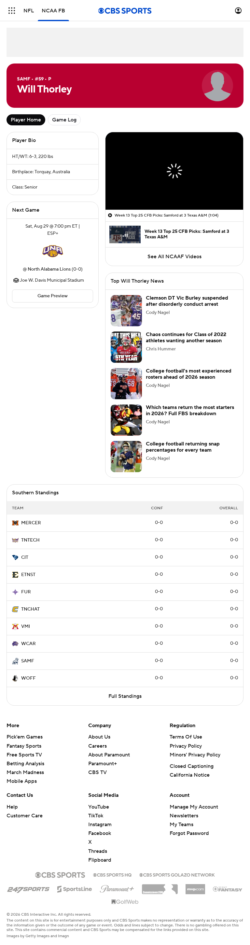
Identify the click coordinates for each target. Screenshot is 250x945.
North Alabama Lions (49, 269)
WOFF (28, 678)
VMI (25, 626)
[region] (174, 171)
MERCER (31, 523)
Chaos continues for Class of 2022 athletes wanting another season (186, 337)
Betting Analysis (25, 763)
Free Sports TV (24, 755)
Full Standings (125, 696)
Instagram (100, 824)
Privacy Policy (186, 746)
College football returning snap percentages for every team (183, 447)
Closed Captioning (192, 766)
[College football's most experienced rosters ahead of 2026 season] (126, 383)
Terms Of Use (186, 737)
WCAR (28, 644)
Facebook (99, 833)
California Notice (190, 775)
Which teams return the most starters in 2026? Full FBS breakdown (190, 410)
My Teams (181, 824)
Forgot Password (189, 833)
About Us (99, 737)
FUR (26, 592)
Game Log (64, 120)
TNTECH (30, 540)
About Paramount (109, 755)
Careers (97, 746)
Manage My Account (194, 807)
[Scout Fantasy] (228, 888)
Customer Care (25, 815)
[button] (12, 10)
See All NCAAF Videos (174, 256)
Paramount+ (102, 763)
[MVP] (195, 886)
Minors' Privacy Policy (195, 755)
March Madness (25, 772)
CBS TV (97, 772)
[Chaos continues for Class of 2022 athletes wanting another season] (126, 347)
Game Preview (52, 296)
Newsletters (184, 815)
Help (12, 807)
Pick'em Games (25, 737)
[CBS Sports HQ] (112, 874)
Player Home (26, 120)
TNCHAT (30, 609)
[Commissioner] (160, 886)
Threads (97, 851)
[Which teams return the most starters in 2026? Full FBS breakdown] (126, 420)
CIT (24, 557)
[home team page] (52, 251)
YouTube (98, 807)
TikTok (95, 815)
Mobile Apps (22, 781)
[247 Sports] (28, 888)
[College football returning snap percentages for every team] (126, 456)
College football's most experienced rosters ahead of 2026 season (188, 374)
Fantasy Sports (24, 746)
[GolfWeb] (125, 902)
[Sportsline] (74, 888)
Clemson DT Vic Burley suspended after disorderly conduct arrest (187, 301)
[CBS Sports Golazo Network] (177, 874)
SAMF (27, 661)
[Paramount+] (117, 887)
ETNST (28, 575)
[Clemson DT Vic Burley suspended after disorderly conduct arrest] (126, 310)
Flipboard (99, 860)
